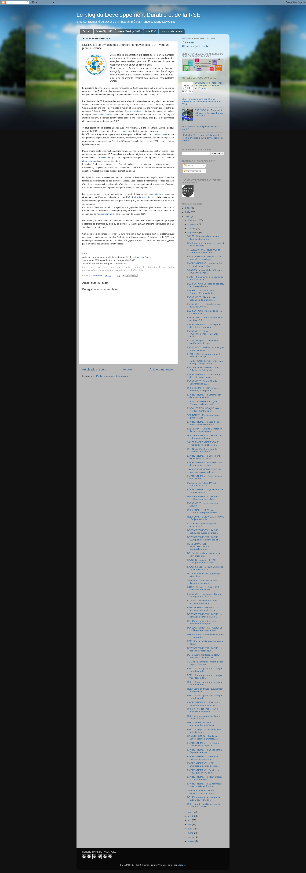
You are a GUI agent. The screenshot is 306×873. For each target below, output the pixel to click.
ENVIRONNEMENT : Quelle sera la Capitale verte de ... (204, 751)
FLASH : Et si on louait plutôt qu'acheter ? (201, 524)
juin (190, 820)
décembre (193, 220)
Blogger (181, 865)
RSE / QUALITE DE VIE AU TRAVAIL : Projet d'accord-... (205, 518)
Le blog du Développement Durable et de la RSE (138, 14)
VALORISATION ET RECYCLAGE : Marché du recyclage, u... (204, 257)
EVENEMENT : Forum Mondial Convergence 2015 (202, 382)
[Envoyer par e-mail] (123, 275)
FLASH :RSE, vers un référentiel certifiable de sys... (203, 355)
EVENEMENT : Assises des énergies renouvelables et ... (205, 348)
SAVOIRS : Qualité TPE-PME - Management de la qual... (202, 561)
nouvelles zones (159, 134)
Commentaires (193, 171)
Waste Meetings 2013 (129, 31)
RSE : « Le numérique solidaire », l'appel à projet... (204, 717)
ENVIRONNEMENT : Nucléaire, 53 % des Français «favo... (204, 264)
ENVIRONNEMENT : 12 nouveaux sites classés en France (204, 785)
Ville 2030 (151, 31)
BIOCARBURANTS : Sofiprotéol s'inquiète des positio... (203, 588)
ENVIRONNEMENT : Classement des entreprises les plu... (203, 375)
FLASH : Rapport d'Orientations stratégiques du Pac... (203, 341)
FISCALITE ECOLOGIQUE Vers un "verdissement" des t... (204, 409)
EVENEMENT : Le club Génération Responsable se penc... (204, 430)
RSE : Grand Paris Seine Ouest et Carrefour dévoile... (204, 805)
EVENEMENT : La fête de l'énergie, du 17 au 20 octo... (205, 305)
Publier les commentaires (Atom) (112, 376)
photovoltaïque (89, 161)
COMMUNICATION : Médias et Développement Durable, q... (203, 737)
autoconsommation (106, 214)
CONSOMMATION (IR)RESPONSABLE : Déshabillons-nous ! (199, 546)
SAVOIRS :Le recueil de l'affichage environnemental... (204, 271)
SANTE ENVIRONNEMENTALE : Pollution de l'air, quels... (203, 368)
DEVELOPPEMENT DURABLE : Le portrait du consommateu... (204, 615)
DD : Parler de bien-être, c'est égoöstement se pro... (202, 622)
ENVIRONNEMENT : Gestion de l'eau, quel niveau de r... (203, 771)
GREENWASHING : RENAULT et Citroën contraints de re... (203, 251)
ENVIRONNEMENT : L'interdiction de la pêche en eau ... (204, 396)
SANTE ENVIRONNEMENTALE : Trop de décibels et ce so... (203, 443)
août (190, 812)
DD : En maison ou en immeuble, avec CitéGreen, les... (203, 798)
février (191, 837)
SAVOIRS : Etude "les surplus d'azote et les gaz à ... (202, 581)
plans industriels (156, 194)
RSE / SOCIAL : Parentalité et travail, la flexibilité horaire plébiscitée (209, 113)
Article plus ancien (162, 369)
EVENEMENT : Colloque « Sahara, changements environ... (204, 595)
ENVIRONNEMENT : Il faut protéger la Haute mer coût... (205, 778)
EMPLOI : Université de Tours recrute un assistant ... (202, 601)
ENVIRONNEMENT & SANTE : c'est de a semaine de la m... (205, 463)
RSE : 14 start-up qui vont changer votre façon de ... (204, 669)
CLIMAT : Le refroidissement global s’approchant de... (205, 663)
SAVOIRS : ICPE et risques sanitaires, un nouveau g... (201, 791)
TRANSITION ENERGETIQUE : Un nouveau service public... (204, 470)
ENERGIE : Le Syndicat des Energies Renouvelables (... (202, 291)
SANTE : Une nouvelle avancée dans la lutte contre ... (203, 237)
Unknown (190, 42)
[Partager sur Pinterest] (136, 275)
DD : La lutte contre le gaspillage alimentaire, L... (203, 574)
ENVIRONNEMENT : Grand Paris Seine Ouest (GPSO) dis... (204, 423)
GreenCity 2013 (104, 31)
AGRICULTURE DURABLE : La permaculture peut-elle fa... (202, 608)
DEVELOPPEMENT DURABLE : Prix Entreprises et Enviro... (205, 436)
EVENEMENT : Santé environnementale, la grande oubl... (203, 333)
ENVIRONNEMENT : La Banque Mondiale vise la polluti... (203, 744)
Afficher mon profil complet (195, 46)
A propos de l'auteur (171, 31)
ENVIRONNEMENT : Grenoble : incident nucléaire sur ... (203, 757)
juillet (190, 816)
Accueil (86, 31)
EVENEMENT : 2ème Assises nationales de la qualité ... (202, 298)
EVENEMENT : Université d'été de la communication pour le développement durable (202, 137)
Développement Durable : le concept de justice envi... (205, 244)
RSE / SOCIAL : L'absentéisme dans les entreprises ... (205, 635)
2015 (188, 208)
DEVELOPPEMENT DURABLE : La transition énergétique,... (204, 649)
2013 (188, 216)
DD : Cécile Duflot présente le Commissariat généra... (202, 450)
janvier (191, 841)
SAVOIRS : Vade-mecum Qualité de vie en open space (205, 568)
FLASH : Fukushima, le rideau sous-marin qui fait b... (205, 278)
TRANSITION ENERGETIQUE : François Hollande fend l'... (203, 402)
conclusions (126, 131)
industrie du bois (141, 197)
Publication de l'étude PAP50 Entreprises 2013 (201, 484)
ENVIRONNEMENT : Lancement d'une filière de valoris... (203, 457)
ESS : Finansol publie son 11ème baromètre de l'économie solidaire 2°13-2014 (202, 101)
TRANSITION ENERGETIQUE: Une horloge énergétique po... (205, 362)
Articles (189, 165)
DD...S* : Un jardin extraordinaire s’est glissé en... (203, 554)
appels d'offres (105, 114)
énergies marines (133, 111)
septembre (193, 232)
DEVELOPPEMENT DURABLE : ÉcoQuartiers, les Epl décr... (203, 497)
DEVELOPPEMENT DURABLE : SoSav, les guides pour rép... (203, 531)
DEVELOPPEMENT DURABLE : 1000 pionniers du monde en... (203, 538)
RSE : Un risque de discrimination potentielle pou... (204, 730)
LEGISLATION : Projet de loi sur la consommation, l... (204, 312)
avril (190, 829)
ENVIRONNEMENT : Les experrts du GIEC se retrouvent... (204, 325)
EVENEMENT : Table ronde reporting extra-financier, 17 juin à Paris (209, 85)
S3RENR (101, 157)
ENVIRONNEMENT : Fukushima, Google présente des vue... (203, 703)
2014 (188, 212)
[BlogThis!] (126, 275)
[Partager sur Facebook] (133, 275)
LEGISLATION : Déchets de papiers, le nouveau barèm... (205, 285)
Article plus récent (94, 369)
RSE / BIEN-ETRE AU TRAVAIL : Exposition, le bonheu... (203, 710)
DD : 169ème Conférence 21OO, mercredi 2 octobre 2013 (203, 656)
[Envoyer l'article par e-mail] (118, 275)
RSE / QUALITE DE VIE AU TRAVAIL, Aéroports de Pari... (203, 511)
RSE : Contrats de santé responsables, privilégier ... (202, 723)
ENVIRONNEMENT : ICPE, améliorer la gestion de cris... (203, 764)
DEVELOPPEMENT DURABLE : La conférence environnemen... (204, 629)
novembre (193, 224)
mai (190, 824)
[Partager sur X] (129, 275)
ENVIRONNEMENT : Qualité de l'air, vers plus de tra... (205, 490)
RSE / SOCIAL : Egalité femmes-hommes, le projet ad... (203, 389)
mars (190, 833)
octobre (192, 228)
